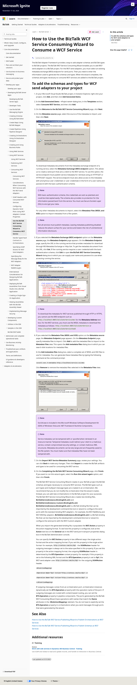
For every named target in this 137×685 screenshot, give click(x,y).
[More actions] (103, 32)
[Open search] (126, 19)
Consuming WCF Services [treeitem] (19, 177)
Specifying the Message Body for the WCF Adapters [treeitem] (19, 258)
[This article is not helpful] (131, 50)
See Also (114, 43)
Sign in (131, 19)
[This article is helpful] (129, 50)
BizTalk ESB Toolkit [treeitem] (14, 332)
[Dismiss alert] (132, 4)
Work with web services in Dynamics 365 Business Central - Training (57, 649)
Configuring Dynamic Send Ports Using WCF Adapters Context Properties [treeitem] (19, 211)
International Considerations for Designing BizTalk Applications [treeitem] (16, 276)
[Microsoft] (4, 18)
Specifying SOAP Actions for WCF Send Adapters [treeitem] (19, 249)
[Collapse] (26, 30)
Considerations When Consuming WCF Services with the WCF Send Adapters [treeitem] (19, 188)
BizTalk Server (44, 32)
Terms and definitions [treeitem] (14, 356)
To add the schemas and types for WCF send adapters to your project (122, 38)
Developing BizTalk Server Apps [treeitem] (16, 100)
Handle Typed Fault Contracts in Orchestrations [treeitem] (20, 240)
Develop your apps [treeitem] (14, 89)
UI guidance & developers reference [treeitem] (15, 360)
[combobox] (15, 34)
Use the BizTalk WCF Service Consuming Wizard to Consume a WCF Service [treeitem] (19, 227)
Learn (34, 32)
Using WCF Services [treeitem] (18, 159)
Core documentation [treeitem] (13, 53)
